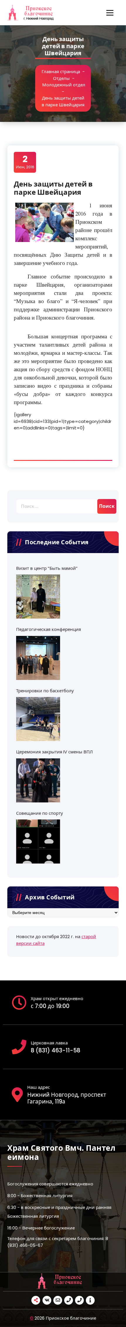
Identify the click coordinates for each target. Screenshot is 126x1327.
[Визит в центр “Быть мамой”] (38, 597)
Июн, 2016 (25, 162)
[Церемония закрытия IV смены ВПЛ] (38, 780)
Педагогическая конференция (48, 629)
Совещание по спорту (39, 813)
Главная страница (61, 71)
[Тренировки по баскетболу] (38, 719)
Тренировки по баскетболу (45, 691)
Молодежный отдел (63, 85)
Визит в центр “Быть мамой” (47, 568)
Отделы (61, 78)
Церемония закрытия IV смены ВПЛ (54, 752)
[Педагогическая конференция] (38, 658)
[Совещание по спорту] (38, 841)
